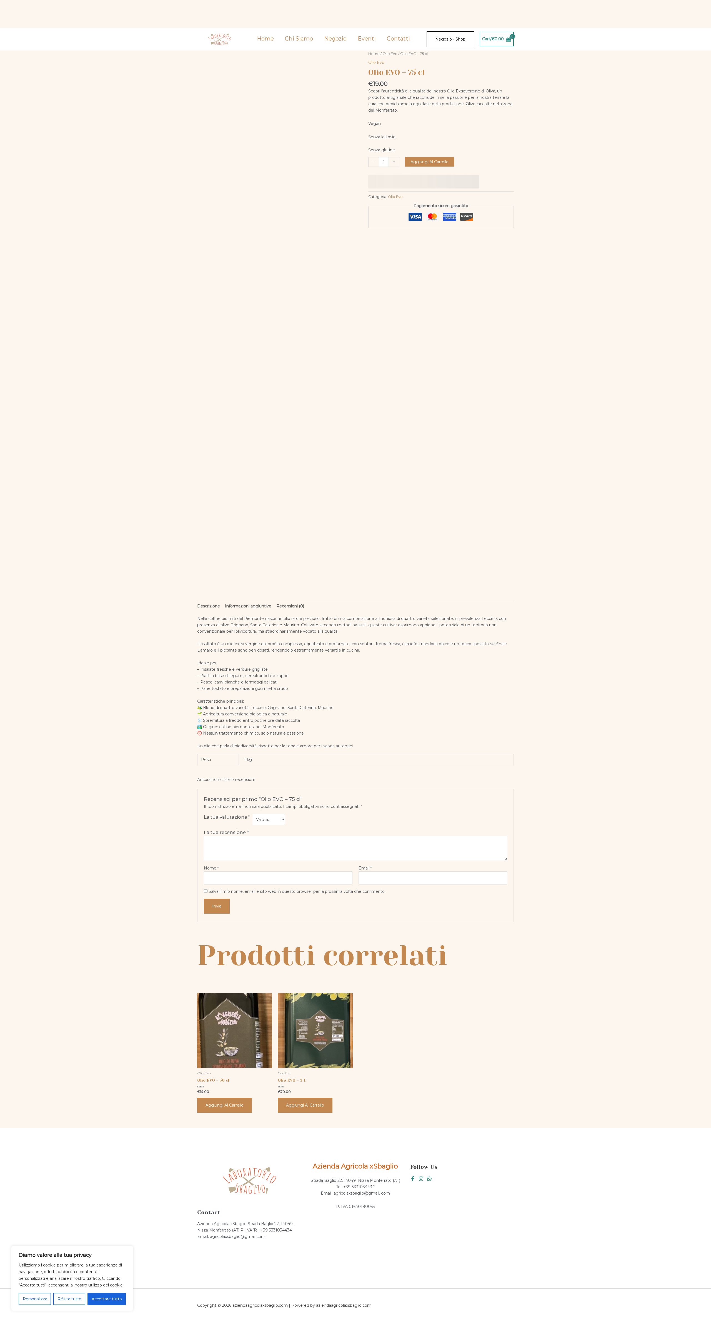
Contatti (398, 39)
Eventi (367, 39)
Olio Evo (389, 54)
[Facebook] (412, 1178)
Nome (211, 868)
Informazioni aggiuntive (248, 606)
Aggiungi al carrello (429, 161)
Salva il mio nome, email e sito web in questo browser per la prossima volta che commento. (297, 891)
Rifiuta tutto (69, 1298)
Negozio (335, 39)
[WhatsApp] (429, 1178)
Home (265, 39)
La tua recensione (226, 832)
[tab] (208, 606)
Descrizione (208, 606)
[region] (72, 1278)
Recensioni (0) (290, 606)
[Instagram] (421, 1178)
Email (365, 868)
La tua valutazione (227, 817)
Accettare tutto (107, 1298)
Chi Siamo (299, 39)
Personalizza (35, 1298)
